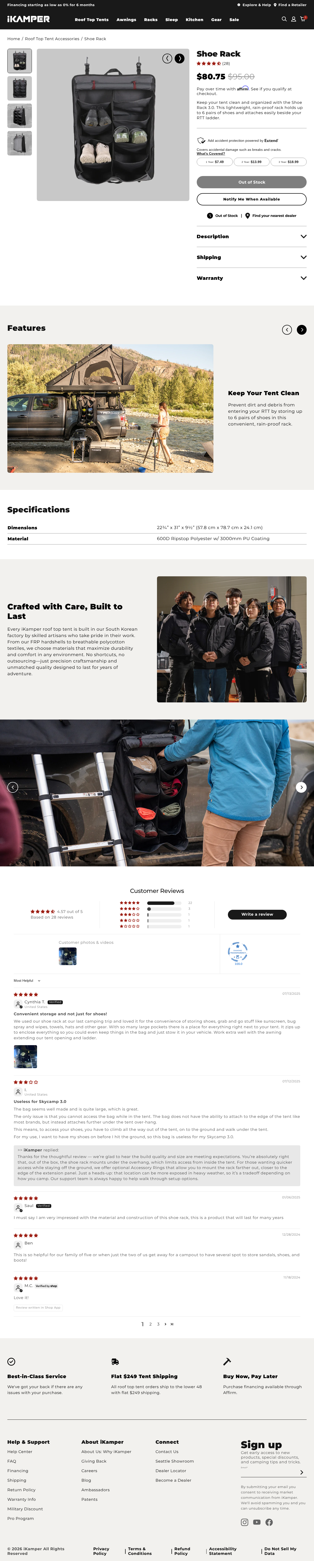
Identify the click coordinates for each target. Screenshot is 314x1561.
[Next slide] (179, 58)
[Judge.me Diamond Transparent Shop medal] (238, 952)
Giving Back (93, 1461)
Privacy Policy (101, 1551)
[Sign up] (302, 1472)
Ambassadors (95, 1490)
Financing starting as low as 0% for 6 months (51, 5)
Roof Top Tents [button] (92, 20)
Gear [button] (216, 20)
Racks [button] (151, 20)
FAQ (11, 1461)
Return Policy (21, 1490)
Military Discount (25, 1509)
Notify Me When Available (251, 199)
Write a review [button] (257, 914)
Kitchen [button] (195, 20)
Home (13, 39)
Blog (86, 1480)
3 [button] (158, 1324)
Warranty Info (21, 1499)
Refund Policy (182, 1551)
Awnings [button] (126, 20)
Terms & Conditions (140, 1551)
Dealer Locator (171, 1471)
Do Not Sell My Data (280, 1551)
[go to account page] (293, 19)
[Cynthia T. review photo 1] (25, 1056)
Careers (89, 1471)
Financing (17, 1471)
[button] (254, 5)
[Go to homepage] (28, 20)
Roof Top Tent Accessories (52, 39)
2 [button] (150, 1324)
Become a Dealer (174, 1480)
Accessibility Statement (222, 1551)
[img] (26, 995)
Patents (89, 1499)
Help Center (19, 1452)
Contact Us (167, 1452)
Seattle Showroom (175, 1461)
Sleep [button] (172, 20)
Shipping (16, 1480)
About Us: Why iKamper (106, 1452)
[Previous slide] (167, 58)
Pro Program (20, 1518)
